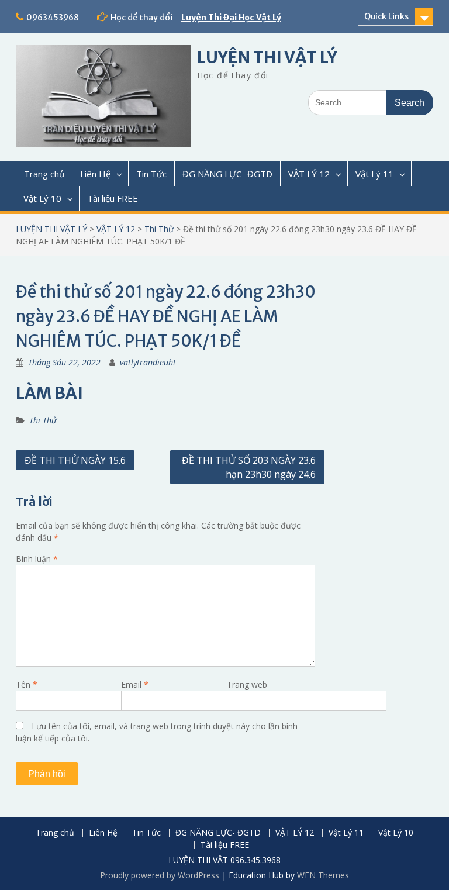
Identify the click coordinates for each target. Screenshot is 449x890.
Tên (26, 684)
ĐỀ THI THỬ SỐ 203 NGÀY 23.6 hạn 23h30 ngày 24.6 (249, 467)
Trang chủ (44, 174)
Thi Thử (159, 228)
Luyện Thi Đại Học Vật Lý (231, 17)
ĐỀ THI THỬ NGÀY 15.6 (75, 460)
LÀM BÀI (49, 392)
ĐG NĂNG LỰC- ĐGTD (227, 174)
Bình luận (37, 558)
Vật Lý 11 (374, 174)
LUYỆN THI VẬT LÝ (267, 57)
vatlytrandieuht (148, 362)
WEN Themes (323, 875)
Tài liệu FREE (112, 198)
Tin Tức (151, 174)
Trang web (247, 684)
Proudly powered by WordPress (159, 875)
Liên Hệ (95, 174)
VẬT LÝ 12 (309, 174)
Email (134, 684)
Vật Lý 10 (42, 198)
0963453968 (52, 17)
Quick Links (386, 16)
